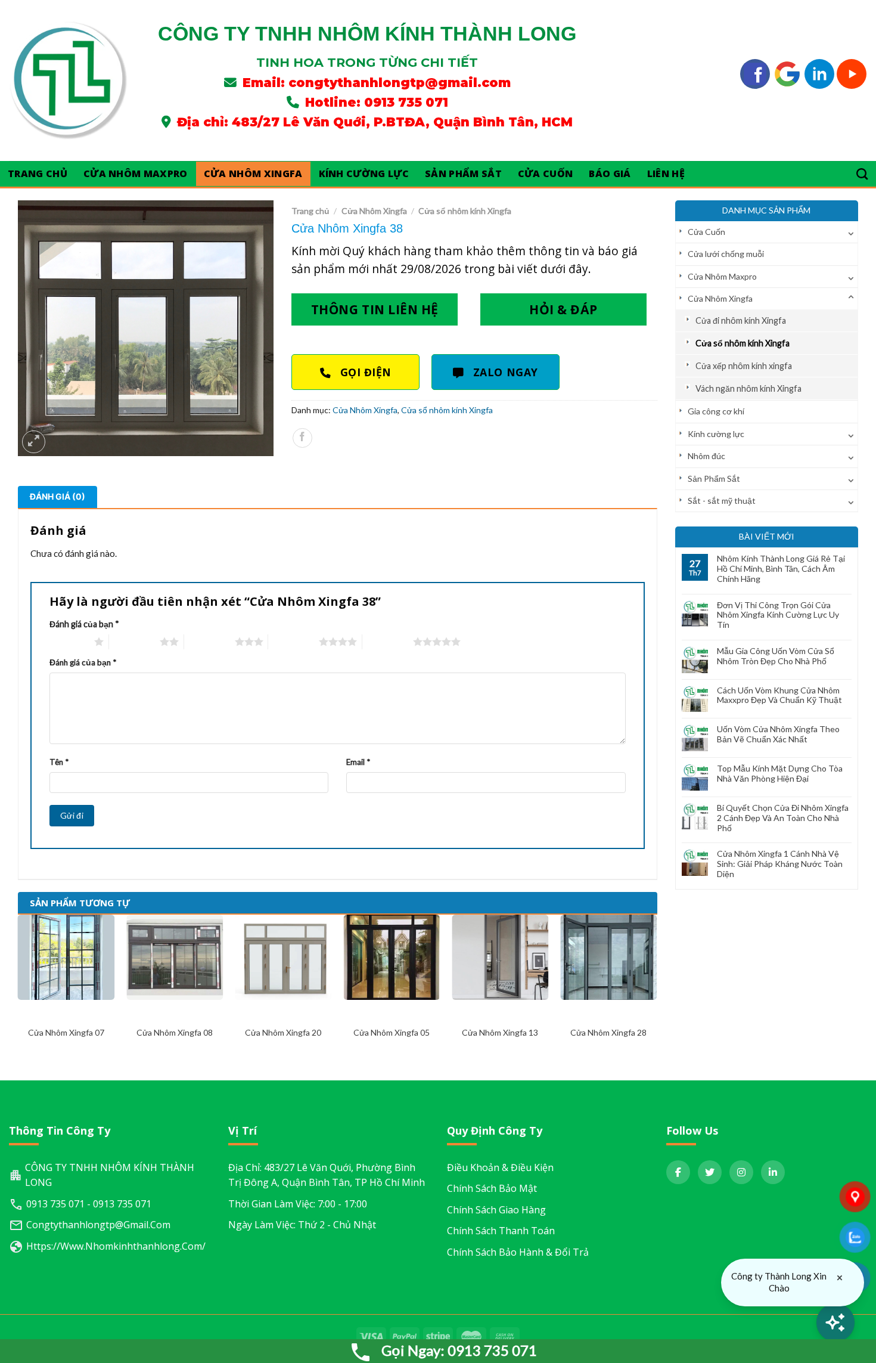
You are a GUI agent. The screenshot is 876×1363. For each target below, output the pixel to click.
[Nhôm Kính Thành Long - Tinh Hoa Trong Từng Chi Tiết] (68, 80)
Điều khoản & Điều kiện (500, 1167)
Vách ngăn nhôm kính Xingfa (748, 388)
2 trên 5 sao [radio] (134, 641)
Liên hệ (666, 173)
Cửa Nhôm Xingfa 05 (391, 1032)
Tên (59, 762)
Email (358, 762)
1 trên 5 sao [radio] (69, 641)
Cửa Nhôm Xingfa (253, 173)
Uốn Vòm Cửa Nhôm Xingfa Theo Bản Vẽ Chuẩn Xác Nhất (778, 734)
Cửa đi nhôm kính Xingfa (740, 320)
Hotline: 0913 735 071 (376, 102)
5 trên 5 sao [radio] (387, 641)
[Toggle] (851, 232)
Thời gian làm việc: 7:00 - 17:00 (297, 1203)
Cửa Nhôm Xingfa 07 (66, 1032)
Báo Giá (609, 173)
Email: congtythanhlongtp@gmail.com (377, 82)
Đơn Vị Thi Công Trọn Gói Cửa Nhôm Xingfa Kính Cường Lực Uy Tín (778, 615)
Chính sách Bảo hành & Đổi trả (518, 1252)
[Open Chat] (835, 1322)
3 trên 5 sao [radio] (209, 641)
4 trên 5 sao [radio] (293, 641)
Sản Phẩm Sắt (463, 173)
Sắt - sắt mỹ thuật (722, 500)
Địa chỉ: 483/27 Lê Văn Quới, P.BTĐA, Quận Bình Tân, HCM (375, 121)
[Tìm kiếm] (862, 174)
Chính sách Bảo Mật (492, 1188)
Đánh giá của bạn (84, 624)
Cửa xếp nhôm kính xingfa (743, 366)
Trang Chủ (37, 173)
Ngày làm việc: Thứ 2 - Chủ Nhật (302, 1224)
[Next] (657, 987)
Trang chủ (310, 211)
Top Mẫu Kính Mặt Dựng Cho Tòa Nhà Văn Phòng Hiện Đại (780, 773)
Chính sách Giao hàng (496, 1209)
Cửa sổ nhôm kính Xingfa (742, 343)
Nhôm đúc (706, 456)
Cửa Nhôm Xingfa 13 (500, 1032)
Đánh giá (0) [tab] (57, 496)
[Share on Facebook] (302, 438)
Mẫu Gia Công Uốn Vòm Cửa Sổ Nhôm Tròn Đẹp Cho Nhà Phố (775, 656)
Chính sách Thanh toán (501, 1230)
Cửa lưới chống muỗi (726, 254)
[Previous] (18, 987)
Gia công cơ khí (716, 411)
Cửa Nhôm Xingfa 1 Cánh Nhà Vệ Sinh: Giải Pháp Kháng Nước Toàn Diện (780, 864)
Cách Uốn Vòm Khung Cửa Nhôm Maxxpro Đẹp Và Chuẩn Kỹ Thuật (779, 695)
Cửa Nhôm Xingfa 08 (174, 1032)
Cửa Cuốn (545, 173)
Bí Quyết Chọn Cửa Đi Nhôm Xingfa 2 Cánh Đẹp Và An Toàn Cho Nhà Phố (783, 818)
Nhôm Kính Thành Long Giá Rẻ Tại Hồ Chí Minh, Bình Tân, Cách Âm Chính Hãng (781, 569)
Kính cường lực (364, 173)
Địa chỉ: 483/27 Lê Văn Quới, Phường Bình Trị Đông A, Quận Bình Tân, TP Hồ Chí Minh (326, 1175)
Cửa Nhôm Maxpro (135, 173)
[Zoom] (33, 442)
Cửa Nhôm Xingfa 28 (608, 1032)
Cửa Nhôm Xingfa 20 (283, 1032)
